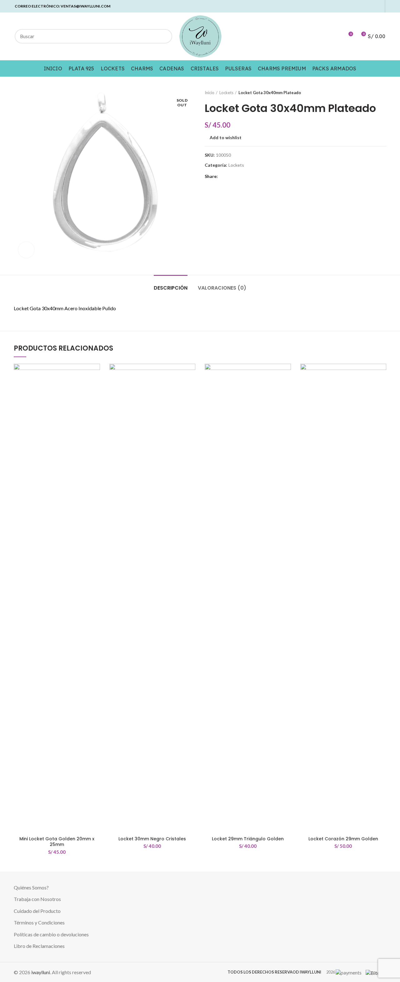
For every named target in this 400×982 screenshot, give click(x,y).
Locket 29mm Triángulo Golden (248, 839)
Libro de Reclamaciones (39, 946)
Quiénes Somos (30, 887)
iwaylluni (40, 972)
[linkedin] (363, 6)
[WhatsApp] (370, 6)
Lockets (226, 92)
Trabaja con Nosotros (37, 899)
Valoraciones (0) (222, 287)
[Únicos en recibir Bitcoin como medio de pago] (374, 972)
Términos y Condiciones (39, 922)
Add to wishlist (226, 137)
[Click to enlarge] (26, 250)
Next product (383, 92)
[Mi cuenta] (336, 36)
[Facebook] (342, 6)
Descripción (171, 287)
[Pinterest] (356, 6)
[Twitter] (349, 6)
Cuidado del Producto (37, 911)
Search (164, 36)
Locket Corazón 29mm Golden (343, 839)
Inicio (209, 92)
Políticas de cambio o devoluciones (51, 934)
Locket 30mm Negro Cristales (152, 839)
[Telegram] (378, 6)
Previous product (371, 92)
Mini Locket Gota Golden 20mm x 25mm (56, 841)
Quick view (95, 388)
